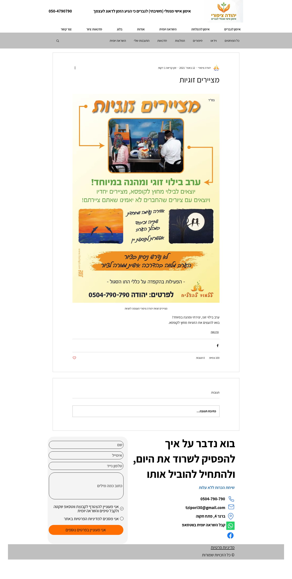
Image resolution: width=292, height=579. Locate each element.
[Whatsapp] (230, 526)
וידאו (214, 41)
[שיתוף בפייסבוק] (217, 345)
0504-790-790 (212, 498)
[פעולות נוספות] (75, 67)
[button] (195, 27)
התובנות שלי (141, 41)
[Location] (231, 516)
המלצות (180, 41)
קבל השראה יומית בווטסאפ (203, 525)
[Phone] (231, 499)
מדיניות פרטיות (223, 547)
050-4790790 (60, 11)
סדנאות (162, 41)
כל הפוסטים (232, 41)
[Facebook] (230, 535)
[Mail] (231, 507)
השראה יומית (118, 41)
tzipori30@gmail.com (205, 507)
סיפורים (198, 41)
